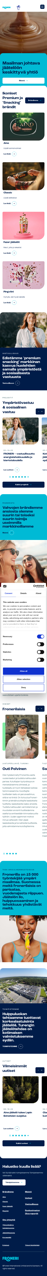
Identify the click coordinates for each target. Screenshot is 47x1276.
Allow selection (23, 679)
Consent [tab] (8, 593)
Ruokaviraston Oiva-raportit (32, 1212)
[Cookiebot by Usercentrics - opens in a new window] (33, 586)
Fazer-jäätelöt (8, 1206)
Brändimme (8, 1192)
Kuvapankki (7, 1237)
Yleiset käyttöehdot (32, 1245)
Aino (4, 1197)
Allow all (23, 671)
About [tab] (38, 593)
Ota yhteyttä (9, 1220)
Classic (5, 1201)
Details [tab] (23, 593)
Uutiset (28, 1198)
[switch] (40, 644)
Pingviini (6, 1211)
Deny (23, 687)
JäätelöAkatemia (9, 1233)
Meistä (28, 1192)
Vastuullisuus (31, 1204)
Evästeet (6, 1245)
